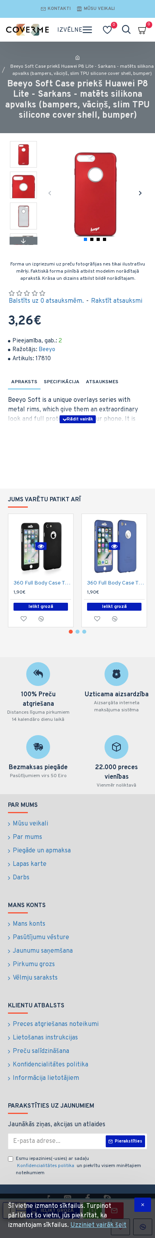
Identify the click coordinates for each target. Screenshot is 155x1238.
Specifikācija (61, 382)
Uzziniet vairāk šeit (98, 1225)
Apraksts (24, 382)
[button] (50, 193)
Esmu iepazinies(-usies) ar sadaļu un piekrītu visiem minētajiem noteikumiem (78, 1166)
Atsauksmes (102, 382)
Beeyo (47, 349)
